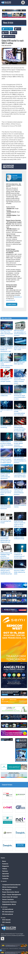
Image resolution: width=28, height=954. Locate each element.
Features (5, 863)
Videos (4, 868)
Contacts (5, 878)
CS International (7, 909)
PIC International (7, 911)
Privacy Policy (22, 948)
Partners (5, 871)
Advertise (5, 873)
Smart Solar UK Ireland (10, 897)
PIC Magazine (6, 889)
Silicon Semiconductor (10, 887)
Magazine (5, 866)
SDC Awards (6, 922)
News (4, 861)
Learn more (11, 304)
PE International (7, 914)
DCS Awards (6, 920)
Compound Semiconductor (11, 884)
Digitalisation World (9, 904)
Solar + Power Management (11, 894)
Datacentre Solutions (9, 902)
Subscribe (5, 876)
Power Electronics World (10, 892)
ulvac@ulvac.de (10, 300)
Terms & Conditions (13, 948)
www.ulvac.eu (18, 296)
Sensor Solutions (8, 899)
